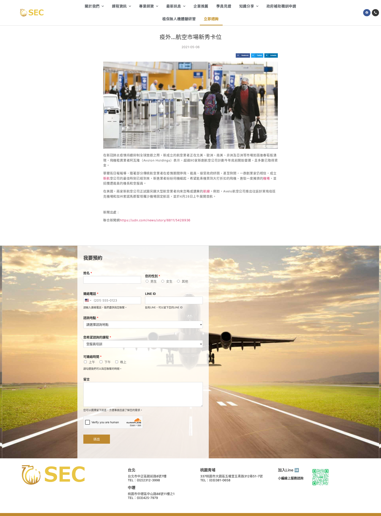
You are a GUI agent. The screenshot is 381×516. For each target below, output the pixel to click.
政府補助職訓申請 (281, 6)
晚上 (123, 362)
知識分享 (246, 6)
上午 (92, 362)
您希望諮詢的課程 (97, 337)
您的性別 (152, 276)
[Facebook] (366, 12)
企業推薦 (200, 6)
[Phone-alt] (375, 12)
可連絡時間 (92, 357)
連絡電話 (90, 294)
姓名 (87, 273)
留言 (86, 379)
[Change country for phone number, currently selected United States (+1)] (87, 300)
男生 (153, 281)
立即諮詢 (211, 19)
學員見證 (223, 6)
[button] (243, 55)
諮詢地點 (90, 318)
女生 (169, 281)
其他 (185, 281)
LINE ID (150, 294)
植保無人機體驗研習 (179, 19)
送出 (96, 439)
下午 (107, 362)
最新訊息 (173, 6)
